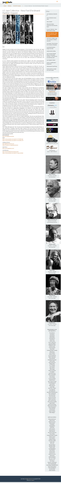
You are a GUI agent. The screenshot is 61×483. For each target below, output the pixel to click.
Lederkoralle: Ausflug (51, 51)
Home (5, 5)
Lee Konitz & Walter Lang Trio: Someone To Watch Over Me (52, 40)
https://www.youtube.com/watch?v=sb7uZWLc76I (12, 140)
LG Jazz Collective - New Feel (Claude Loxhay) (52, 30)
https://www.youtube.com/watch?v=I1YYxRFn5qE (12, 139)
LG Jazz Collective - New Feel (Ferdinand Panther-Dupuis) (52, 34)
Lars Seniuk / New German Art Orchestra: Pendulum (52, 44)
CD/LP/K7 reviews (17, 5)
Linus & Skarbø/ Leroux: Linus (51, 18)
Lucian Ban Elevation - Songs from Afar (51, 48)
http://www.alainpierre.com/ (8, 148)
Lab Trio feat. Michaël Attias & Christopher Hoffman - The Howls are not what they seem (52, 55)
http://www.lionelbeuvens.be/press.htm (10, 151)
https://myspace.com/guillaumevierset (10, 145)
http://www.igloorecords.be (8, 136)
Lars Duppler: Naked (51, 60)
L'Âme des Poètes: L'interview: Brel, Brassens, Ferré (52, 25)
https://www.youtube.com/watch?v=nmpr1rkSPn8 (12, 153)
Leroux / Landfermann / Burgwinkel (51, 63)
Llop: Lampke (49, 21)
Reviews (9, 5)
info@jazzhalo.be (28, 478)
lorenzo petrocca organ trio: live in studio (51, 69)
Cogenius (32, 480)
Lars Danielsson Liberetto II (52, 14)
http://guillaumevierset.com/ (8, 143)
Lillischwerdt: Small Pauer (52, 66)
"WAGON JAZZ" (52, 91)
